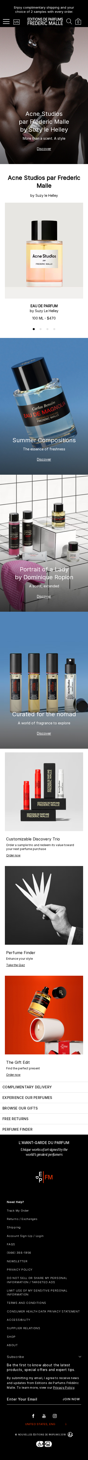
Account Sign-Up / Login (25, 1236)
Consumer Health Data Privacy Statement (43, 1311)
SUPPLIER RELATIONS (23, 1328)
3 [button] (47, 329)
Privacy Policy (63, 1387)
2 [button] (41, 329)
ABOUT (12, 1345)
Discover (44, 149)
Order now (13, 855)
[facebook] (33, 1416)
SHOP (11, 1336)
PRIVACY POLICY (20, 1269)
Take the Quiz (15, 965)
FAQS (11, 1244)
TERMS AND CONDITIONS (26, 1303)
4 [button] (54, 329)
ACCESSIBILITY (18, 1320)
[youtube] (44, 1416)
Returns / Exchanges (22, 1219)
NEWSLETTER (17, 1261)
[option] (44, 7)
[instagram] (55, 1416)
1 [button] (34, 329)
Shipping (14, 1227)
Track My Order (18, 1210)
